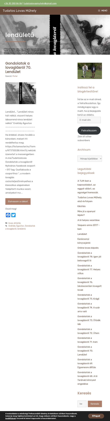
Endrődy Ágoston (16, 226)
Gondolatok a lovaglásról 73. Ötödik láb (89, 320)
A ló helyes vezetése (89, 220)
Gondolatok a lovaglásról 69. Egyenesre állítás (87, 363)
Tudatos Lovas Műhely (19, 11)
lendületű (21, 229)
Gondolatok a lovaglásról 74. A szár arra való (89, 307)
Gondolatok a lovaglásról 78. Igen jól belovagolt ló (89, 257)
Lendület (82, 234)
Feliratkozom (89, 130)
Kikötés (82, 206)
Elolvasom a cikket (18, 201)
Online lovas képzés (88, 247)
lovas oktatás (14, 223)
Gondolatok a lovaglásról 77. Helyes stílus (89, 269)
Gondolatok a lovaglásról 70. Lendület (18, 67)
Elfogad (96, 416)
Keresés (95, 403)
